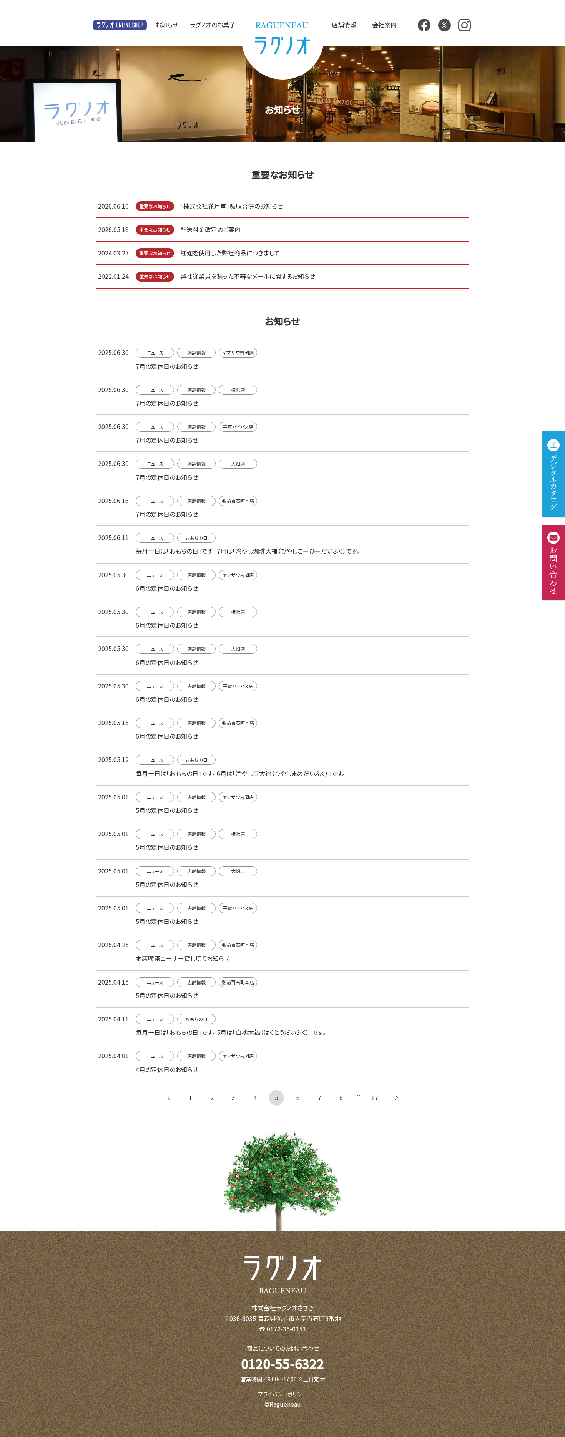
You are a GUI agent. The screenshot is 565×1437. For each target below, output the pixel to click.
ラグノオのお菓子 (212, 24)
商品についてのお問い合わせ (283, 1348)
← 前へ (168, 1098)
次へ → (396, 1098)
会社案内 (384, 24)
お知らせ (166, 24)
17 (374, 1097)
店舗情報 (344, 24)
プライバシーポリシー (282, 1394)
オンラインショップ (120, 25)
